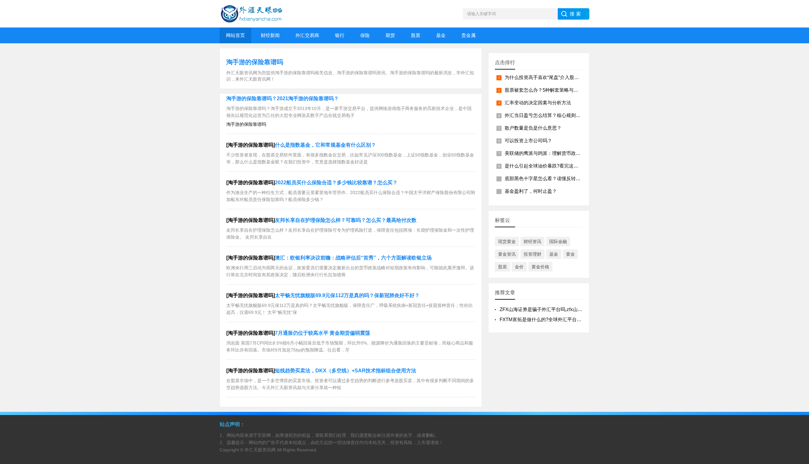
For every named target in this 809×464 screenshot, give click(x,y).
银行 (339, 35)
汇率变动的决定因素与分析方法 (538, 102)
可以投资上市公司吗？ (528, 140)
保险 (365, 35)
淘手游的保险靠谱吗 (254, 61)
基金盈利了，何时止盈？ (531, 191)
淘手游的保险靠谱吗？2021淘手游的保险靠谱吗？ (282, 98)
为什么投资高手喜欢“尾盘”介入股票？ (544, 77)
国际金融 (558, 241)
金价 (519, 266)
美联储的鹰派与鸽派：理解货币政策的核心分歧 (554, 153)
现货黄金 (507, 241)
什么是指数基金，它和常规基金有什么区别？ (325, 145)
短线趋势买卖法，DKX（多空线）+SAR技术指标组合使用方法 (345, 370)
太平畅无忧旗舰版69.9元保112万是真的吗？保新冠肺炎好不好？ (347, 295)
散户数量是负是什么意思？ (533, 128)
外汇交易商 (307, 35)
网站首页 (235, 35)
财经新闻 (270, 35)
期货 (390, 35)
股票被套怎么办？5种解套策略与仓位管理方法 (553, 90)
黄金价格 (540, 266)
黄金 (570, 254)
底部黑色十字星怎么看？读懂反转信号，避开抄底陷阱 (561, 178)
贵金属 (468, 35)
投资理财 (532, 254)
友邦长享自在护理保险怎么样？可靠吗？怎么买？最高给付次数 (346, 220)
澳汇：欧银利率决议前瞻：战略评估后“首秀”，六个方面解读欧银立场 (353, 257)
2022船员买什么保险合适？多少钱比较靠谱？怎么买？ (336, 182)
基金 (441, 35)
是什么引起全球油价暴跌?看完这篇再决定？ (551, 165)
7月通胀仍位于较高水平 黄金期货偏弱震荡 (322, 333)
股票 (415, 35)
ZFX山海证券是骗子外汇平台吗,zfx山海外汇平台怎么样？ (560, 309)
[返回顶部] (796, 411)
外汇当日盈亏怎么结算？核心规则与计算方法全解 (557, 115)
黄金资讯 (507, 254)
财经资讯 (532, 241)
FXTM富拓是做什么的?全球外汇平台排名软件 (548, 319)
